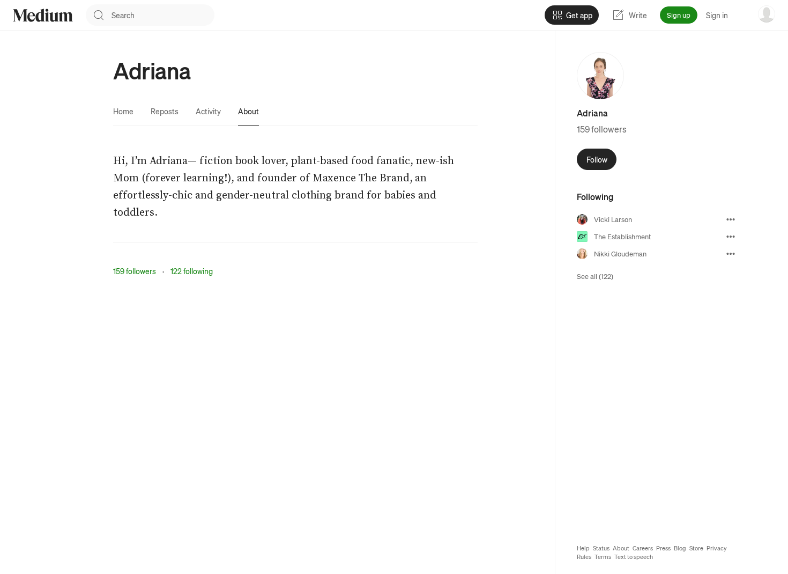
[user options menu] (766, 14)
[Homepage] (43, 15)
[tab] (123, 111)
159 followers (134, 271)
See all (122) (595, 276)
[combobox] (162, 15)
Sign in (717, 15)
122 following (191, 271)
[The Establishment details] (730, 236)
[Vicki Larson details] (730, 219)
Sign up (678, 14)
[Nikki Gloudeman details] (730, 253)
